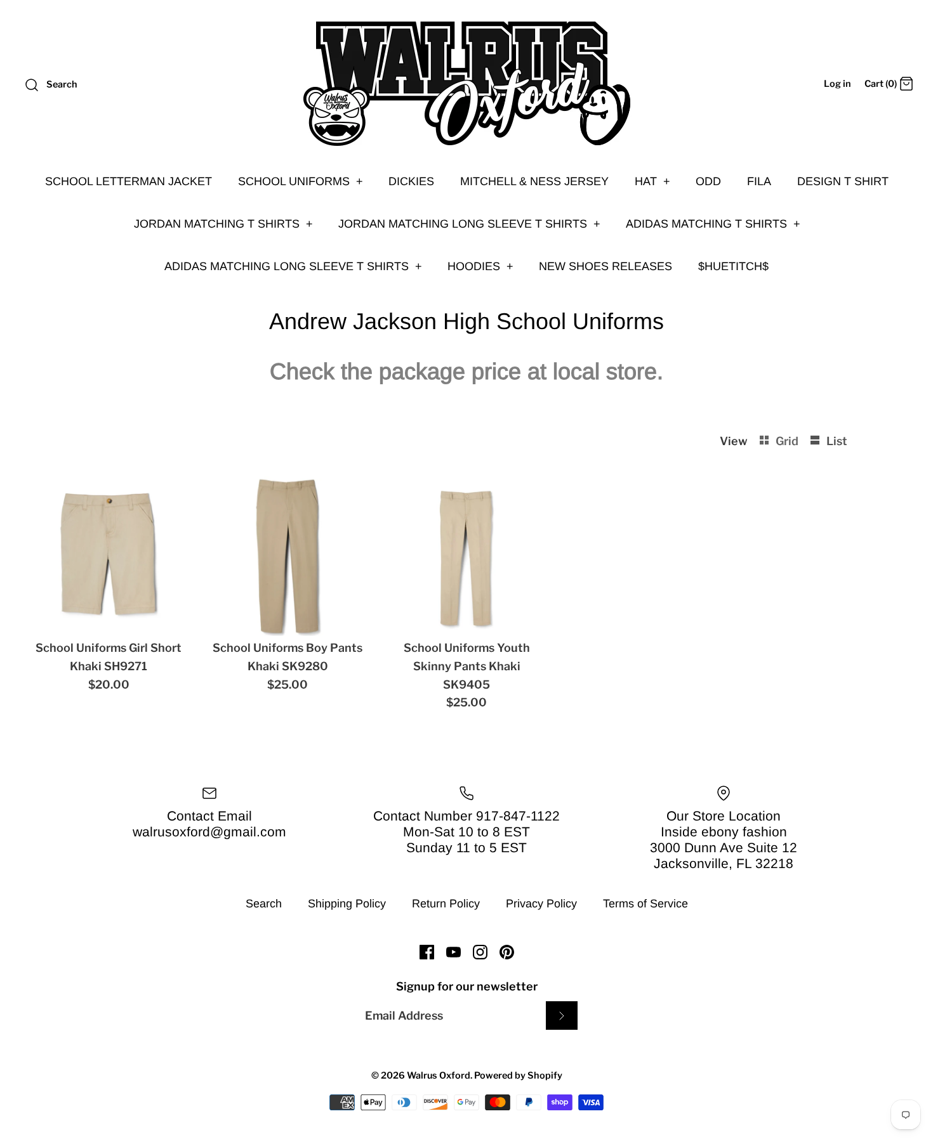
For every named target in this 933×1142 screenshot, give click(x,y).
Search (264, 903)
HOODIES (480, 266)
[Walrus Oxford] (466, 83)
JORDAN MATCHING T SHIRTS (223, 223)
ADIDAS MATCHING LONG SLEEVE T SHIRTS (293, 266)
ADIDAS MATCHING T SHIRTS (713, 223)
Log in (837, 83)
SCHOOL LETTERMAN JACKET (128, 181)
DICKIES (411, 181)
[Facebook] (427, 952)
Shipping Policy (347, 903)
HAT (652, 181)
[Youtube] (453, 952)
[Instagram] (480, 952)
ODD (708, 181)
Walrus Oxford (438, 1075)
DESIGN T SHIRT (843, 181)
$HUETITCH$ (733, 266)
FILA (759, 181)
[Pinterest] (507, 952)
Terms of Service (645, 903)
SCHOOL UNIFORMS (300, 181)
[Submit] (562, 1015)
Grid (788, 441)
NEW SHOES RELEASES (605, 266)
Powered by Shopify (518, 1075)
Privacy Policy (541, 903)
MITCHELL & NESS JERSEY (534, 181)
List (836, 441)
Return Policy (446, 903)
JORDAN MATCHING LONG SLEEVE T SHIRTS (469, 223)
